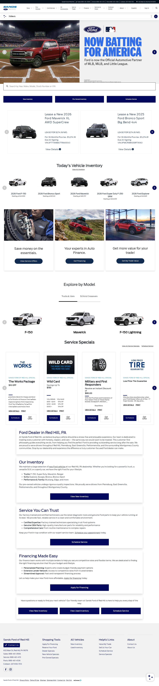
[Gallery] (79, 52)
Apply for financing (72, 578)
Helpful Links (106, 639)
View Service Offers (28, 261)
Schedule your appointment (87, 533)
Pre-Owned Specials (50, 658)
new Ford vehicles (57, 467)
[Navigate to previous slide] (1, 52)
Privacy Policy (24, 680)
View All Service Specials (131, 346)
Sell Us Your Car (105, 647)
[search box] (79, 85)
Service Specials (105, 654)
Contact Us (13, 645)
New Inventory (76, 644)
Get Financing (79, 261)
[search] (156, 8)
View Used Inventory (79, 611)
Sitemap (43, 680)
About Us (131, 647)
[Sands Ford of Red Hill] (13, 8)
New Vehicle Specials (50, 654)
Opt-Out (69, 680)
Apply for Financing (79, 587)
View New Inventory (79, 496)
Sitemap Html (51, 680)
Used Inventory (77, 647)
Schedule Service (147, 346)
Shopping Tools (51, 639)
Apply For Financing (50, 644)
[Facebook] (5, 669)
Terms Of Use (34, 680)
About (131, 639)
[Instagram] (10, 669)
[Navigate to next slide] (157, 52)
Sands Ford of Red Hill (11, 680)
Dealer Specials (48, 651)
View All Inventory (78, 169)
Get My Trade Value (130, 261)
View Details (52, 149)
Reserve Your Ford (49, 647)
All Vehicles (77, 639)
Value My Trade (105, 644)
